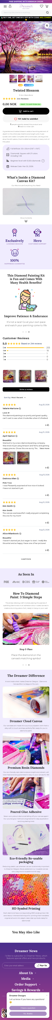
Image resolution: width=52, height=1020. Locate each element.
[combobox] (26, 12)
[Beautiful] (9, 376)
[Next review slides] (47, 376)
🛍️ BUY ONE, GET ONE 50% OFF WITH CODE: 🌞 (26, 19)
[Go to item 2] (21, 79)
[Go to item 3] (30, 79)
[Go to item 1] (13, 79)
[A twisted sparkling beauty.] (41, 376)
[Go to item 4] (39, 79)
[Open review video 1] (9, 458)
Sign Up (43, 965)
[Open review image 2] (23, 458)
